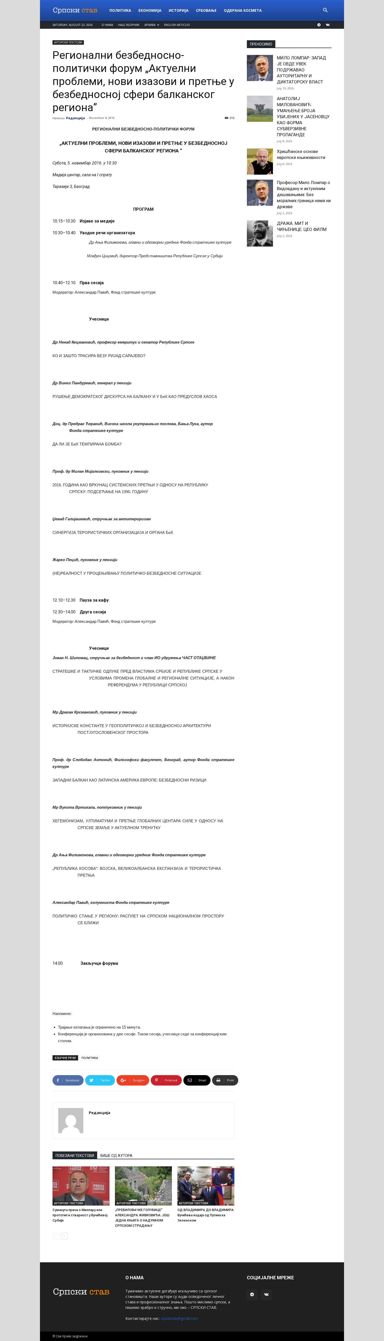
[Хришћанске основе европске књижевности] (260, 162)
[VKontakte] (327, 25)
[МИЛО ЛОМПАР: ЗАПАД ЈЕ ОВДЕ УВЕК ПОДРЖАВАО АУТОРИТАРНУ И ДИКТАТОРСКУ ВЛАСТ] (260, 68)
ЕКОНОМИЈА (149, 10)
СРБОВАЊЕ (206, 10)
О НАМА (107, 25)
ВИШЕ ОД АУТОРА (116, 1156)
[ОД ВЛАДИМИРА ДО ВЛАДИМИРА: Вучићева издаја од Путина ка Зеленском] (205, 1186)
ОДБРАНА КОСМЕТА (243, 10)
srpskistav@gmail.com (179, 1318)
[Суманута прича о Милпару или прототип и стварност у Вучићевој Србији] (81, 1186)
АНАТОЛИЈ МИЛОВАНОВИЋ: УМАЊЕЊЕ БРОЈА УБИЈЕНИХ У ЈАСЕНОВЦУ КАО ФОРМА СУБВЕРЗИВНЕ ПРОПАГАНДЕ (303, 116)
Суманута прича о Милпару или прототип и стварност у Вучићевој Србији (80, 1215)
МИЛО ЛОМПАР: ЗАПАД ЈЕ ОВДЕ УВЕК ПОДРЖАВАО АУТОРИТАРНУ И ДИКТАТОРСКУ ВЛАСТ (301, 69)
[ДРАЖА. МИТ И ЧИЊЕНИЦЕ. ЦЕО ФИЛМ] (260, 233)
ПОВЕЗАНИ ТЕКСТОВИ (75, 1156)
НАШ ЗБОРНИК (128, 25)
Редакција (75, 118)
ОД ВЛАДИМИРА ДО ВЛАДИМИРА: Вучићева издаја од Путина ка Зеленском (205, 1215)
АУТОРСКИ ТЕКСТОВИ (68, 42)
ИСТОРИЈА (179, 10)
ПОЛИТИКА (120, 10)
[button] (325, 10)
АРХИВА (149, 25)
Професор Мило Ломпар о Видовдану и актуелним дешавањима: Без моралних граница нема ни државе (304, 194)
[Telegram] (319, 25)
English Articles (177, 25)
